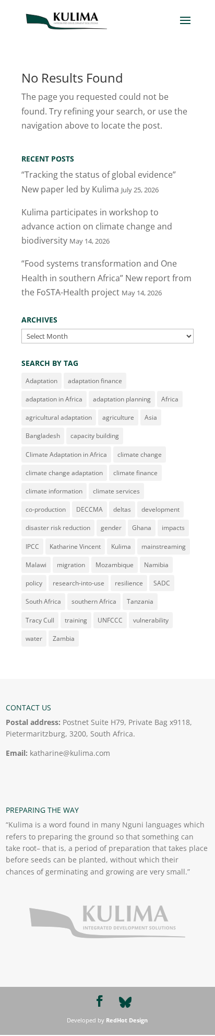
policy (34, 583)
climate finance (135, 472)
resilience (129, 583)
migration (71, 564)
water (34, 638)
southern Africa (93, 601)
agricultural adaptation (59, 417)
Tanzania (140, 601)
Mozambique (114, 564)
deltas (122, 509)
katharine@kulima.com (70, 753)
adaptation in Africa (54, 399)
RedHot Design (127, 1020)
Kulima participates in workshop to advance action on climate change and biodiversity (96, 226)
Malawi (36, 564)
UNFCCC (110, 620)
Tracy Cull (40, 620)
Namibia (156, 564)
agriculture (118, 417)
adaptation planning (122, 399)
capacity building (94, 435)
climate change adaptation (64, 472)
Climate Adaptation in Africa (66, 454)
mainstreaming (163, 546)
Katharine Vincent (75, 546)
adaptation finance (95, 380)
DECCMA (89, 509)
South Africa (43, 601)
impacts (173, 527)
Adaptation (41, 380)
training (76, 620)
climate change (139, 454)
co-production (46, 509)
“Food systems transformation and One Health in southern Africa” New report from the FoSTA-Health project (106, 277)
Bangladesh (43, 435)
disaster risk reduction (58, 527)
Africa (169, 399)
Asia (151, 417)
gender (111, 527)
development (160, 509)
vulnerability (151, 620)
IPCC (32, 546)
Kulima (121, 546)
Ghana (141, 527)
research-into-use (78, 583)
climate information (54, 491)
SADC (161, 583)
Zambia (64, 638)
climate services (116, 491)
